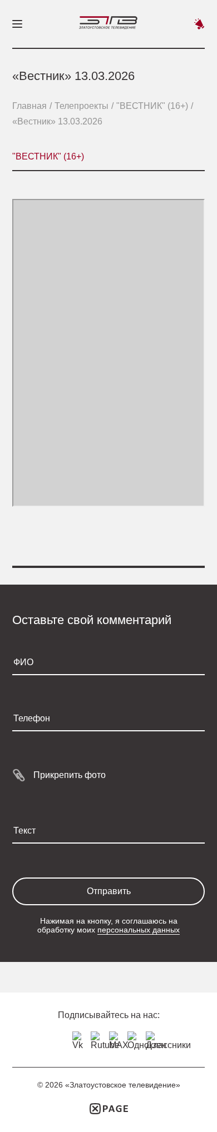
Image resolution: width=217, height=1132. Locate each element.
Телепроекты (81, 106)
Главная (29, 106)
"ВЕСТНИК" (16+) (152, 106)
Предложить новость (199, 23)
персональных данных (138, 929)
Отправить (109, 891)
